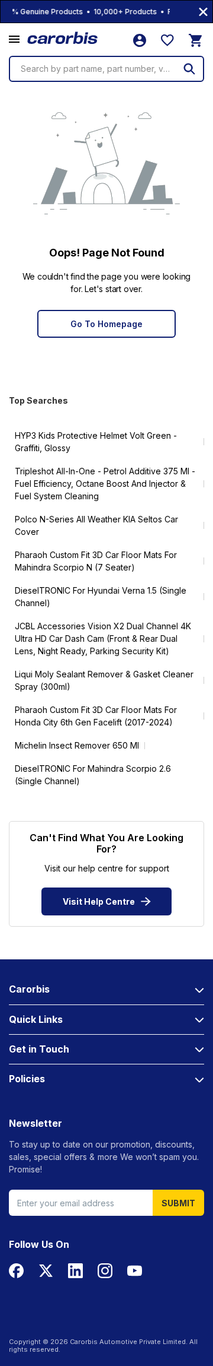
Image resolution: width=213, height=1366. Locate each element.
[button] (14, 40)
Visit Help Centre (99, 901)
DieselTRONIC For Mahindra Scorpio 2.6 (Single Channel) (93, 774)
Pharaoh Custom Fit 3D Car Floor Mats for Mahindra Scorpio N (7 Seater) (96, 561)
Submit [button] (178, 1203)
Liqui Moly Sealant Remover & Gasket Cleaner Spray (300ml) (104, 680)
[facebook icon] (16, 1270)
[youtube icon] (134, 1270)
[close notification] (203, 11)
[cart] (195, 40)
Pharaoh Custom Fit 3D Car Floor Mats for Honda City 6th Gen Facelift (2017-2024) (96, 716)
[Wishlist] (167, 40)
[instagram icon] (105, 1270)
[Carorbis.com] (63, 38)
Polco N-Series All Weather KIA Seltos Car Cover (96, 525)
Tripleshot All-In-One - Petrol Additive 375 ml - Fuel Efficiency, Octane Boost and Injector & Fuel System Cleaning (105, 483)
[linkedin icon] (75, 1270)
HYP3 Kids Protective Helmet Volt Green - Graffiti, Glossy (96, 441)
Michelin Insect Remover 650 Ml (77, 745)
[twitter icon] (45, 1270)
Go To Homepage (106, 324)
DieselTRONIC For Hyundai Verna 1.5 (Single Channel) (100, 596)
